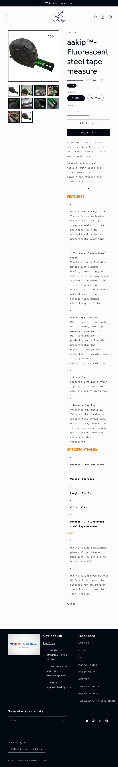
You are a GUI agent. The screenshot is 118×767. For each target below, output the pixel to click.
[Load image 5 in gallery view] (14, 103)
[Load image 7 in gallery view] (40, 103)
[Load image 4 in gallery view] (53, 90)
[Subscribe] (62, 720)
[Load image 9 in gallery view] (14, 117)
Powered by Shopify (40, 760)
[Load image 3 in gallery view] (40, 90)
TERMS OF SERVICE (89, 686)
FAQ (81, 657)
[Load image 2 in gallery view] (27, 90)
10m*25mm (76, 98)
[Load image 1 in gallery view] (14, 90)
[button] (6, 16)
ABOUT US (84, 643)
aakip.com (23, 760)
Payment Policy (88, 693)
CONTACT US (85, 650)
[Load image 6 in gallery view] (27, 103)
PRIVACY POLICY (88, 665)
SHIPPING (84, 679)
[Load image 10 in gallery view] (27, 117)
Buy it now (88, 132)
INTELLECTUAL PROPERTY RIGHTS (97, 701)
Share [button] (73, 604)
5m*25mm (95, 98)
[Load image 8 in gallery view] (53, 103)
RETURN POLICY (87, 672)
